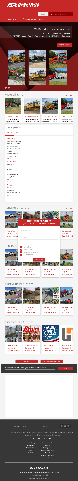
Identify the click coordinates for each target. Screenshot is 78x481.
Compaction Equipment (13, 174)
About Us (41, 19)
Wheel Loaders (11, 164)
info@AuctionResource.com (40, 472)
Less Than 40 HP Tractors (13, 148)
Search (65, 368)
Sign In (43, 14)
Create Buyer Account (48, 455)
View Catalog (64, 45)
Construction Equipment (25, 252)
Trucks (9, 185)
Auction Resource (24, 472)
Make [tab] (18, 133)
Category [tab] (9, 133)
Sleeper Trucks (10, 187)
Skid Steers (10, 169)
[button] (6, 88)
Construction (11, 162)
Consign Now (26, 361)
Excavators (10, 167)
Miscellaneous (25, 255)
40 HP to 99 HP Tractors (13, 146)
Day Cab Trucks (11, 190)
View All (9, 158)
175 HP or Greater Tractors (14, 141)
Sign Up (37, 259)
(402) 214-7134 (54, 472)
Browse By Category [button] (12, 19)
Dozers (8, 172)
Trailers (30, 453)
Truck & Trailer (25, 249)
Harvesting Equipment (12, 153)
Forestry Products (11, 177)
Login (47, 458)
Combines (9, 151)
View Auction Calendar (51, 361)
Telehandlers (10, 179)
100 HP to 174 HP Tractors (13, 143)
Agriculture (25, 247)
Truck (30, 450)
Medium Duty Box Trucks (13, 192)
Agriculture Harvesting (12, 156)
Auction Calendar (47, 443)
